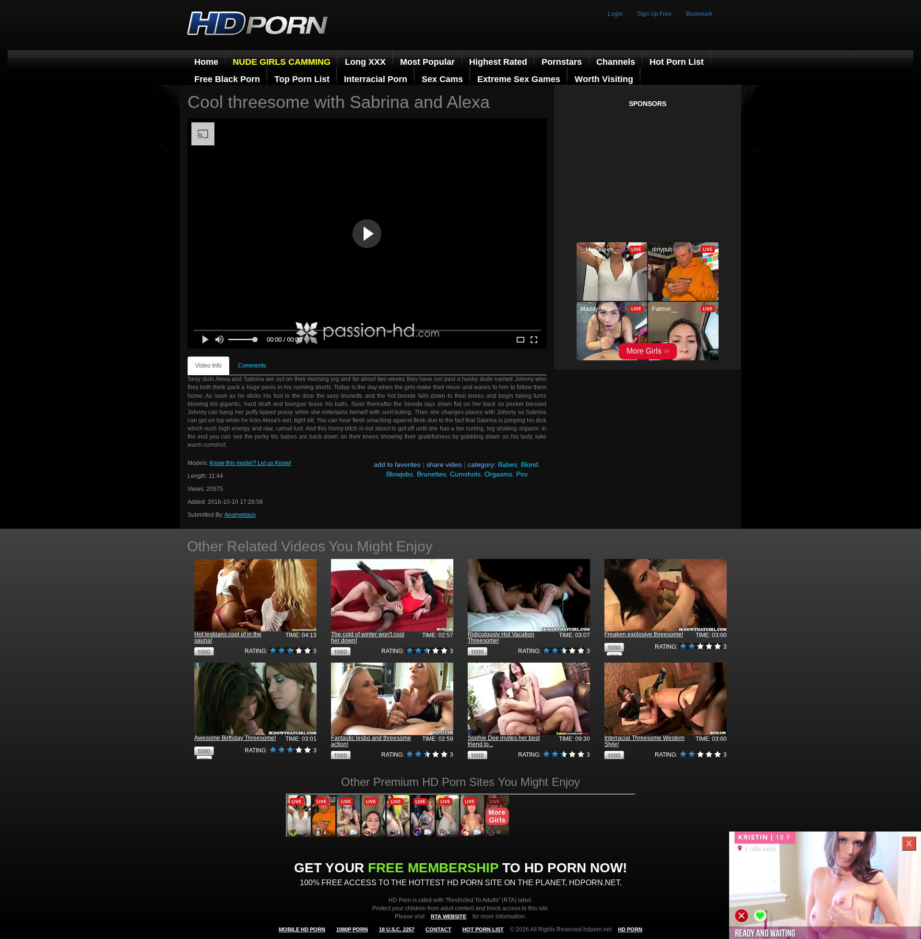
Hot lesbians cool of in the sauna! (227, 637)
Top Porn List (302, 79)
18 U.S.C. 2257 (396, 929)
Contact (438, 929)
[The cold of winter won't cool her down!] (392, 595)
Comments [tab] (252, 365)
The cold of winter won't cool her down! (367, 637)
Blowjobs (399, 474)
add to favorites (397, 464)
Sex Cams (442, 79)
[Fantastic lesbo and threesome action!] (392, 699)
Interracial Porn (375, 79)
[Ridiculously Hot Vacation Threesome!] (529, 595)
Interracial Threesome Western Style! (644, 741)
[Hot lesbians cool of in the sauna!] (255, 595)
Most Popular (427, 62)
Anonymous (240, 514)
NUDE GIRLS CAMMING (282, 62)
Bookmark (699, 14)
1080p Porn (352, 929)
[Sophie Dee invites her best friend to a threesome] (529, 699)
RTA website (448, 916)
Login (615, 14)
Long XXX (365, 62)
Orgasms (498, 474)
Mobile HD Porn (302, 929)
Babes (507, 464)
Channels (615, 62)
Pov (522, 474)
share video (444, 464)
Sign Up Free (654, 14)
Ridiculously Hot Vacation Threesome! (501, 637)
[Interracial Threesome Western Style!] (665, 699)
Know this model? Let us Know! (250, 463)
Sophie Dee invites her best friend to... (504, 741)
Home (206, 62)
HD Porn (630, 929)
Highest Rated (498, 62)
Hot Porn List (676, 62)
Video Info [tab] (208, 365)
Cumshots (465, 474)
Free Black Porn (227, 79)
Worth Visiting (604, 79)
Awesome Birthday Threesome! (235, 738)
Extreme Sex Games (518, 79)
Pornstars (562, 62)
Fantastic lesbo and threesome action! (371, 741)
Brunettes (431, 474)
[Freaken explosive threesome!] (665, 595)
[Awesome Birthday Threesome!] (255, 699)
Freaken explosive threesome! (643, 634)
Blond (529, 464)
